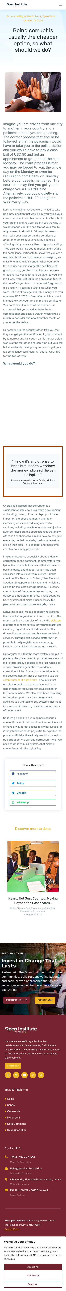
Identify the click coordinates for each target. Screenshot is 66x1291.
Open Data (48, 16)
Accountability (15, 16)
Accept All (33, 1266)
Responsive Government (32, 911)
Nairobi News (37, 483)
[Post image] (33, 866)
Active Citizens (32, 16)
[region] (33, 1263)
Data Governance (34, 908)
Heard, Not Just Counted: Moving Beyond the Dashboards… (33, 900)
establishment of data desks (20, 680)
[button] (60, 5)
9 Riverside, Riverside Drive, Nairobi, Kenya (35, 1179)
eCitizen (56, 620)
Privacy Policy (12, 1229)
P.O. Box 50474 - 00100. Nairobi (29, 1190)
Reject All (33, 1284)
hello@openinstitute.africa (26, 1168)
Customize (33, 1275)
